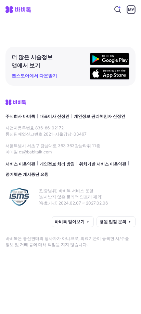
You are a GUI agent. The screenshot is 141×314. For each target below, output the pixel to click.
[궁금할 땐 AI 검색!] (118, 9)
